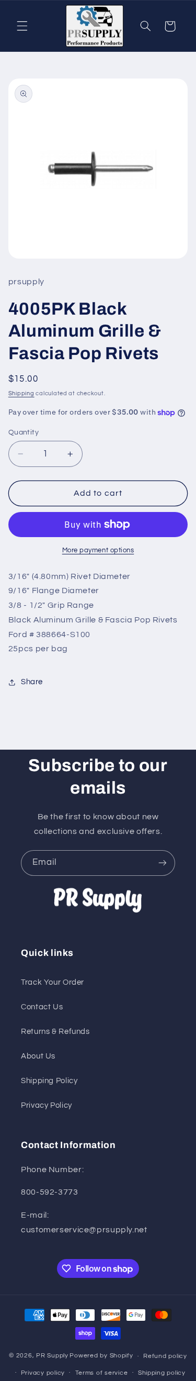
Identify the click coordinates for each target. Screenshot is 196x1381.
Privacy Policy (46, 1105)
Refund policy (165, 1356)
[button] (22, 26)
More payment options (98, 550)
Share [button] (32, 682)
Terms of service (101, 1373)
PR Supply (52, 1356)
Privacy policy (43, 1373)
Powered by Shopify (101, 1356)
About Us (38, 1056)
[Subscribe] (163, 863)
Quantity (23, 432)
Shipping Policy (49, 1081)
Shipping (21, 393)
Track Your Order (52, 982)
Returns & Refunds (55, 1031)
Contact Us (42, 1007)
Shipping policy (162, 1373)
